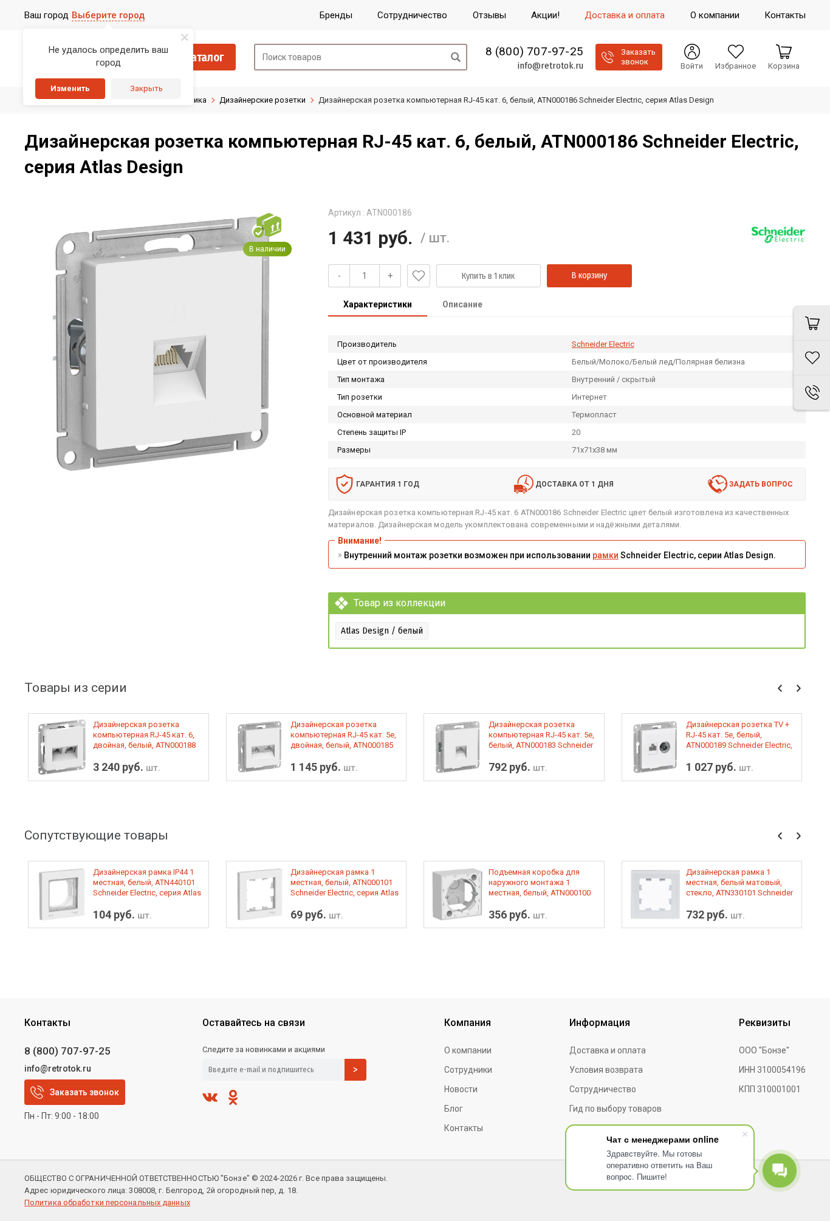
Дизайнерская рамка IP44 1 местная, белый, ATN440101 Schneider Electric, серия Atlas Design (147, 882)
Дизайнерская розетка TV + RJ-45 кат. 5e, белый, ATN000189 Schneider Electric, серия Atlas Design (739, 735)
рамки (605, 555)
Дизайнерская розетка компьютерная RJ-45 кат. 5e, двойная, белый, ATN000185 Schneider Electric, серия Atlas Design (344, 735)
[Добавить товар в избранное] (419, 276)
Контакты (463, 1128)
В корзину (589, 275)
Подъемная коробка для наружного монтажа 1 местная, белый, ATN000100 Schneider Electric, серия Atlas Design (543, 882)
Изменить (70, 88)
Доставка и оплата (607, 1050)
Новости (461, 1089)
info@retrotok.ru (550, 65)
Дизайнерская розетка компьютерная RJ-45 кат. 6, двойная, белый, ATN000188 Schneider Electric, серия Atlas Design (147, 735)
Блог (453, 1108)
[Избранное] (812, 358)
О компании (468, 1050)
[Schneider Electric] (778, 234)
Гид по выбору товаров (615, 1108)
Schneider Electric (603, 344)
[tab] (377, 305)
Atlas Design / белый (382, 630)
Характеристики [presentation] (377, 304)
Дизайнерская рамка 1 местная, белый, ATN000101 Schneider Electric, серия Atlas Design (344, 882)
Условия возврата (606, 1070)
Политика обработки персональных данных (107, 1202)
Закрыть (146, 88)
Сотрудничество (602, 1089)
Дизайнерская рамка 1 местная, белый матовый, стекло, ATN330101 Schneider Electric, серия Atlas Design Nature (739, 882)
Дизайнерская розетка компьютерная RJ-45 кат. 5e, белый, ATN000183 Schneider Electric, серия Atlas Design (541, 735)
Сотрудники (468, 1070)
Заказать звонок (84, 1092)
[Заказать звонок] (812, 392)
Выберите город (108, 15)
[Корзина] (812, 323)
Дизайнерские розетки (262, 99)
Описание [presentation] (462, 304)
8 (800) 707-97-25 (534, 51)
